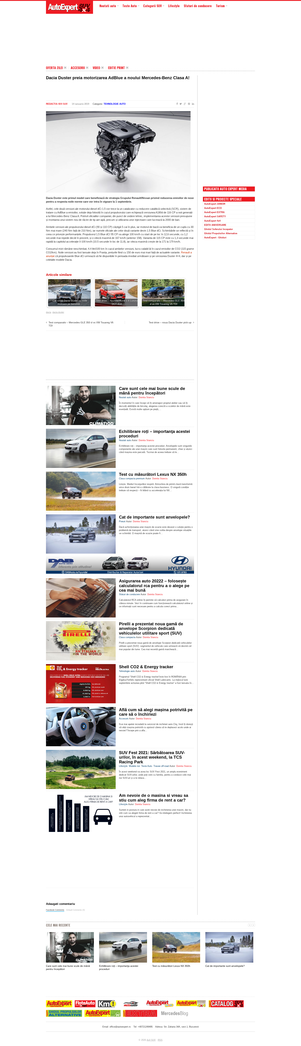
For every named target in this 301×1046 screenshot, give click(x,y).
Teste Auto (129, 5)
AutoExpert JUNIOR (214, 204)
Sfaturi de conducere (198, 5)
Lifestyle (174, 5)
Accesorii (78, 68)
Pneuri (122, 521)
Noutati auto (107, 5)
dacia (48, 312)
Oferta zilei (54, 68)
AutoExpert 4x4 (212, 220)
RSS (160, 1040)
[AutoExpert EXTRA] (140, 1014)
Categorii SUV (152, 5)
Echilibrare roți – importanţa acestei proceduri (154, 433)
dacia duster (58, 312)
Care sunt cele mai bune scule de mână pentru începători (152, 390)
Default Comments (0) (75, 910)
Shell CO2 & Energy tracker (146, 666)
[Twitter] (180, 104)
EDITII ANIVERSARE (215, 225)
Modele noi (134, 766)
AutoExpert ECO (213, 208)
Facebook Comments (55, 910)
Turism (220, 5)
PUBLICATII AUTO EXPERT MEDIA (225, 189)
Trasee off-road (161, 766)
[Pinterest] (188, 104)
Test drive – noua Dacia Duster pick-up (170, 322)
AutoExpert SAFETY (215, 216)
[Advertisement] (130, 39)
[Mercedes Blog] (175, 1014)
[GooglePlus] (184, 104)
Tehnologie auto (115, 104)
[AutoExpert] (59, 1004)
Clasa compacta (127, 637)
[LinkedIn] (192, 104)
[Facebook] (176, 104)
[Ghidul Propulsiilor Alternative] (64, 1014)
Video (96, 68)
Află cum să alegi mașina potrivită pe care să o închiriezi (155, 712)
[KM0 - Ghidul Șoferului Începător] (107, 1004)
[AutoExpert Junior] (160, 1004)
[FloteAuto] (85, 1004)
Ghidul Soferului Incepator (218, 229)
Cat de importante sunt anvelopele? (154, 517)
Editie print (116, 68)
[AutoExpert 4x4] (191, 1004)
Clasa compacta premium (132, 478)
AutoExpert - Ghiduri (215, 237)
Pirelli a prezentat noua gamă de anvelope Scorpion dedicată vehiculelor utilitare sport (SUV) (151, 628)
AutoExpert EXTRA (214, 212)
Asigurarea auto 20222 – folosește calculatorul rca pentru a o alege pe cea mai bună (154, 586)
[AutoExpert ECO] (102, 1014)
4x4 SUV (151, 1040)
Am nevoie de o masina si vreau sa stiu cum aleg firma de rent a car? (153, 797)
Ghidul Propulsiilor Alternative (220, 233)
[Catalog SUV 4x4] (226, 1004)
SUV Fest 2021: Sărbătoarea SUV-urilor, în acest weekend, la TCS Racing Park (152, 757)
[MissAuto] (131, 1004)
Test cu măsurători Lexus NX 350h (153, 474)
